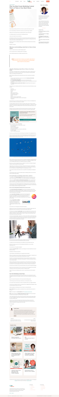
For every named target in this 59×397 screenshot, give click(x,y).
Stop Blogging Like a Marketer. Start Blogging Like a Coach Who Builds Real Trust (44, 37)
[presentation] (16, 331)
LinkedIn (16, 380)
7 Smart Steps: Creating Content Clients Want (44, 40)
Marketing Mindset (43, 388)
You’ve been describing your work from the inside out (44, 31)
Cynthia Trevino (16, 308)
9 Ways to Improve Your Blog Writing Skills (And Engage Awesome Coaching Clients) (29, 354)
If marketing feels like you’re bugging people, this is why (44, 34)
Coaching (42, 1)
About (21, 1)
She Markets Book (32, 387)
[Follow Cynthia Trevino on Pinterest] (15, 316)
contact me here (29, 380)
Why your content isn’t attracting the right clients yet (16, 338)
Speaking (37, 1)
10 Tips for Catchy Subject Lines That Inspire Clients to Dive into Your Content (15, 319)
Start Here (17, 1)
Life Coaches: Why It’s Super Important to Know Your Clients (30, 319)
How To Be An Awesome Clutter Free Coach (30, 338)
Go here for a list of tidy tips (28, 291)
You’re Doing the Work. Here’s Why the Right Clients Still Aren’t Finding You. (44, 42)
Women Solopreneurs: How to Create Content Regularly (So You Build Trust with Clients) (16, 355)
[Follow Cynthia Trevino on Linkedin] (14, 316)
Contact (48, 1)
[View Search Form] (10, 1)
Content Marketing (12, 4)
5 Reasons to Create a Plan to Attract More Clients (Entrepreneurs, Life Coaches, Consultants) (16, 372)
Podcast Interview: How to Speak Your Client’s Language (30, 371)
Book (34, 1)
